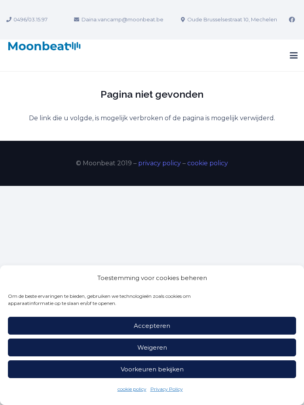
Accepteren (152, 325)
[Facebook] (292, 20)
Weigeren (152, 347)
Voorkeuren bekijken (152, 369)
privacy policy (159, 163)
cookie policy (132, 389)
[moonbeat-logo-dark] (44, 55)
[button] (294, 55)
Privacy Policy (166, 389)
